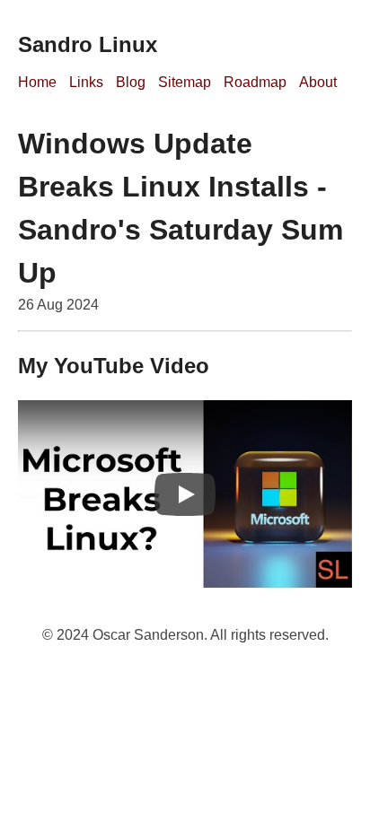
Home (37, 82)
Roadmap (255, 82)
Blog (130, 82)
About (318, 82)
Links (86, 82)
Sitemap (184, 82)
